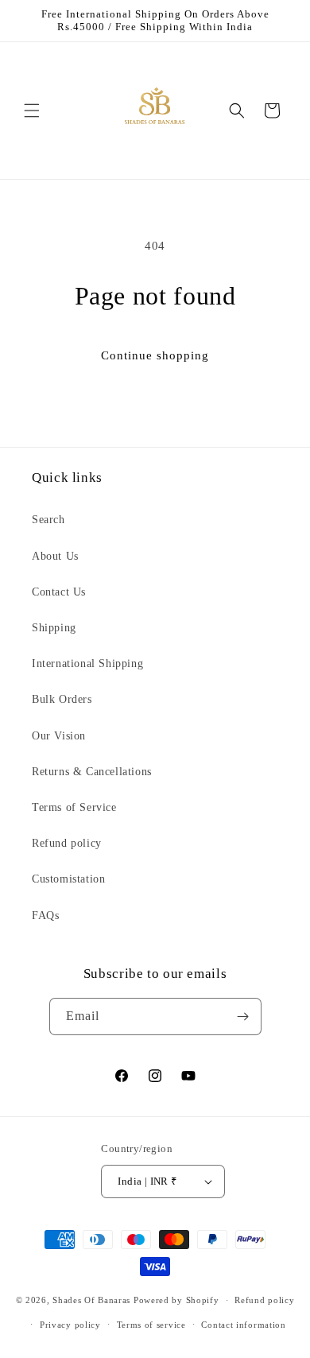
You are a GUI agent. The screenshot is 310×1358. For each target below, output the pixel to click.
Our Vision (59, 736)
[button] (31, 110)
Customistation (68, 879)
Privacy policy (70, 1324)
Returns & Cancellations (92, 772)
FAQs (45, 916)
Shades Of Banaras (91, 1300)
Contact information (243, 1324)
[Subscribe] (243, 1016)
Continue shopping (155, 355)
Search (48, 520)
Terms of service (151, 1324)
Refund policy (67, 843)
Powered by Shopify (176, 1300)
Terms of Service (74, 807)
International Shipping (87, 663)
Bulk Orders (62, 699)
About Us (55, 556)
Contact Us (59, 592)
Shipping (54, 628)
